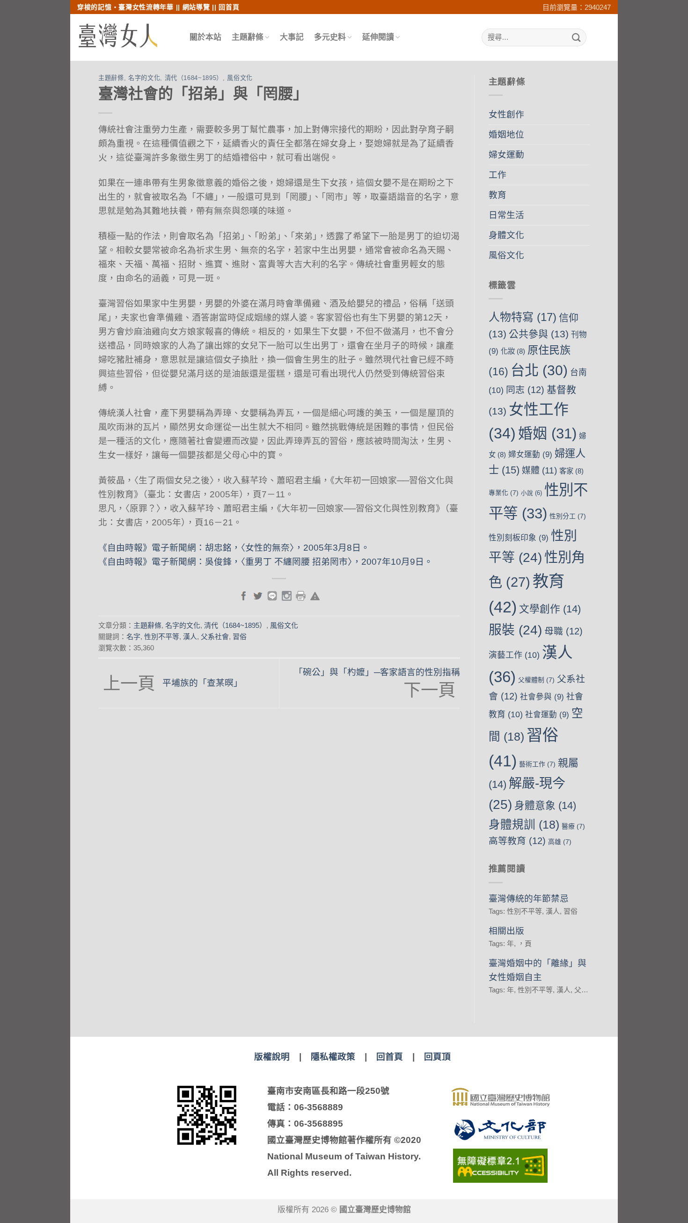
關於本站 (205, 37)
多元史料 (330, 37)
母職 (563, 631)
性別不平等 (161, 637)
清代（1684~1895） (194, 77)
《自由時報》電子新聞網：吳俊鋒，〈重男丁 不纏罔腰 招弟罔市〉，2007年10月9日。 (265, 562)
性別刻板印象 (519, 537)
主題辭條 (247, 37)
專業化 (504, 492)
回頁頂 (437, 1057)
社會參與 (542, 696)
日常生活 (506, 215)
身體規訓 (524, 824)
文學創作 (550, 609)
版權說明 (272, 1057)
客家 (571, 471)
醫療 (573, 826)
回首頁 (229, 7)
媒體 (539, 470)
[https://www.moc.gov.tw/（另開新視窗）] (500, 1129)
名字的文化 (144, 77)
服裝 (515, 630)
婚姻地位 (506, 134)
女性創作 (506, 114)
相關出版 (506, 931)
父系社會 (215, 637)
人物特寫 (522, 317)
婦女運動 (506, 155)
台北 (539, 370)
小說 (531, 493)
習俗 (240, 637)
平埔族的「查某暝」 (172, 683)
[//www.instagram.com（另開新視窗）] (287, 595)
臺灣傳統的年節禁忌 (529, 898)
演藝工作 (514, 655)
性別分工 (567, 516)
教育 (497, 195)
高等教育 (517, 841)
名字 (133, 637)
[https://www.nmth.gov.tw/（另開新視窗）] (500, 1097)
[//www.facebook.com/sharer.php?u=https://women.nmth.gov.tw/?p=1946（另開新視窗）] (244, 595)
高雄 (559, 841)
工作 (497, 175)
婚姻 (547, 433)
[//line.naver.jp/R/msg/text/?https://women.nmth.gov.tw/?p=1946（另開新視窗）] (272, 595)
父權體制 (536, 680)
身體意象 (545, 805)
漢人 (190, 637)
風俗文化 (240, 77)
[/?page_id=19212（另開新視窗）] (315, 595)
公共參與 (539, 333)
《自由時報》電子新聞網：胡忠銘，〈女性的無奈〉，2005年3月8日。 (234, 548)
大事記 (292, 37)
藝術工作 (537, 764)
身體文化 (506, 235)
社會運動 (547, 714)
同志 (525, 390)
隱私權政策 (333, 1057)
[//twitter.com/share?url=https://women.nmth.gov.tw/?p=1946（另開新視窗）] (258, 595)
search (592, 37)
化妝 (513, 351)
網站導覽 (196, 7)
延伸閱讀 (378, 37)
